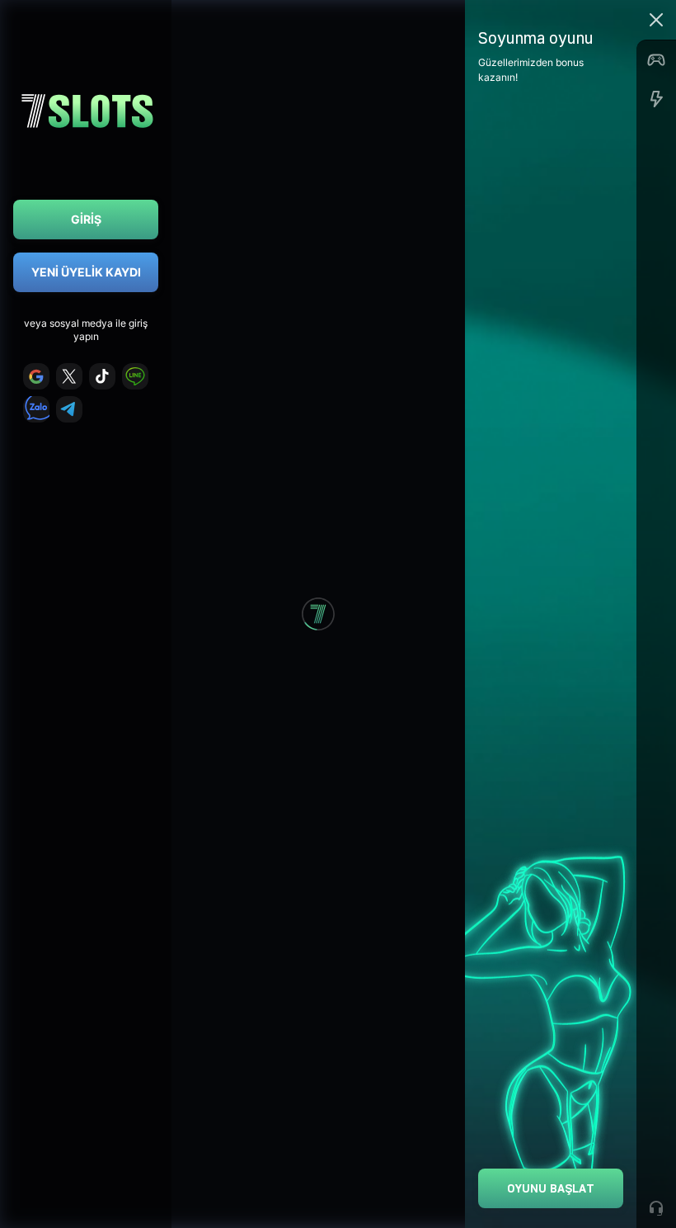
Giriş (86, 219)
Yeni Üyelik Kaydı (86, 272)
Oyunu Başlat (550, 1188)
